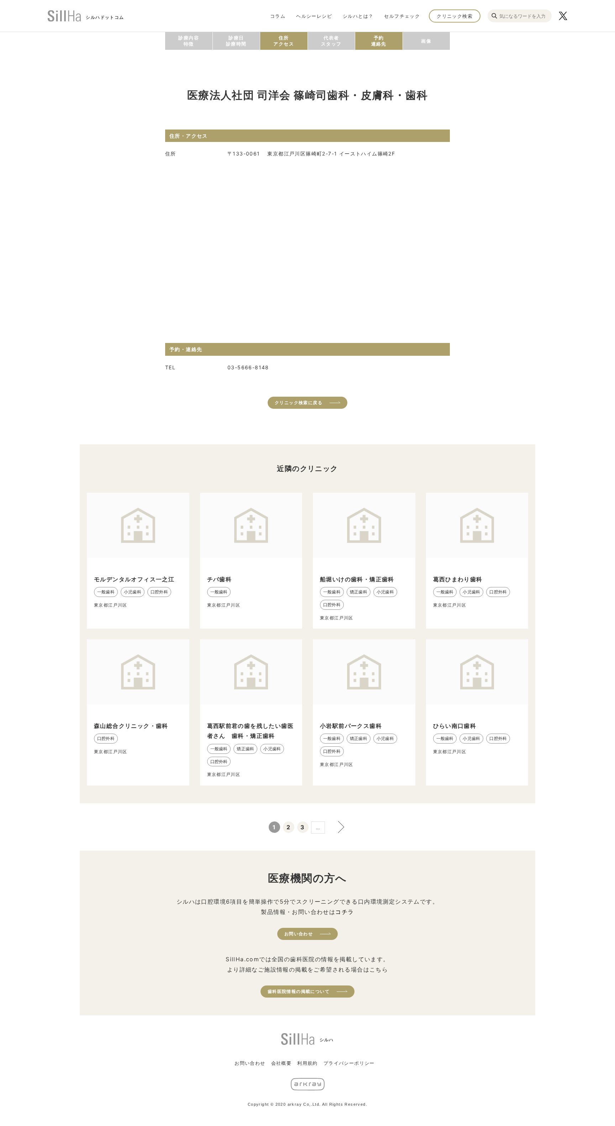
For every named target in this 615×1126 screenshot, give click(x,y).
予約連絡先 (379, 41)
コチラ (344, 911)
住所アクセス (283, 41)
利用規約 (307, 1063)
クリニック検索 (455, 15)
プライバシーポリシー (349, 1063)
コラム (277, 15)
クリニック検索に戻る (298, 402)
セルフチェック (402, 15)
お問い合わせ (298, 933)
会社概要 (281, 1063)
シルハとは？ (358, 15)
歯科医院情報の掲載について (299, 991)
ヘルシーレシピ (314, 15)
